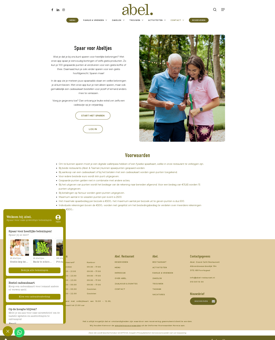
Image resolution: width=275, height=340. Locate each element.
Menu (117, 267)
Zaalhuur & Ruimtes (126, 284)
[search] (215, 9)
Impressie (120, 273)
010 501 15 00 (197, 282)
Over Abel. (121, 278)
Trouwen (157, 284)
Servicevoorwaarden (160, 333)
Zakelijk (157, 278)
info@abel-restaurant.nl (202, 278)
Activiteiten (159, 267)
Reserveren (121, 262)
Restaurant (159, 262)
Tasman (156, 289)
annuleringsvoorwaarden (128, 325)
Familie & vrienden (162, 273)
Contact (120, 289)
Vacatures (158, 294)
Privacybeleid (142, 333)
